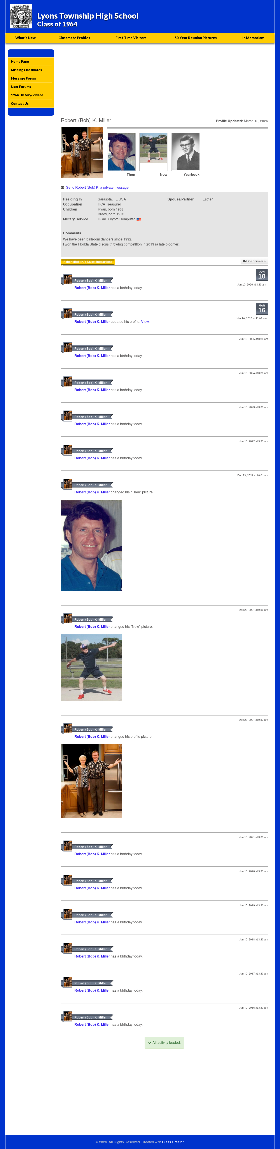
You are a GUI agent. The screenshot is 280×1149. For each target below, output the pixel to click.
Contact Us (20, 103)
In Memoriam (253, 38)
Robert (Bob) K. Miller (90, 280)
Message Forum (23, 78)
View (145, 321)
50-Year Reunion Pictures (196, 38)
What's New (25, 38)
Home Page (20, 61)
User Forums (21, 87)
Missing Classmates (26, 70)
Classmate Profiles (74, 38)
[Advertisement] (164, 82)
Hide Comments (256, 261)
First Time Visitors (131, 38)
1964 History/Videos (27, 95)
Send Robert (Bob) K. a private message (97, 187)
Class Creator (173, 1142)
